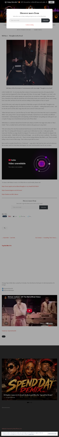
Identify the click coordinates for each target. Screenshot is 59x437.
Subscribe (45, 20)
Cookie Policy (31, 434)
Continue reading (29, 24)
